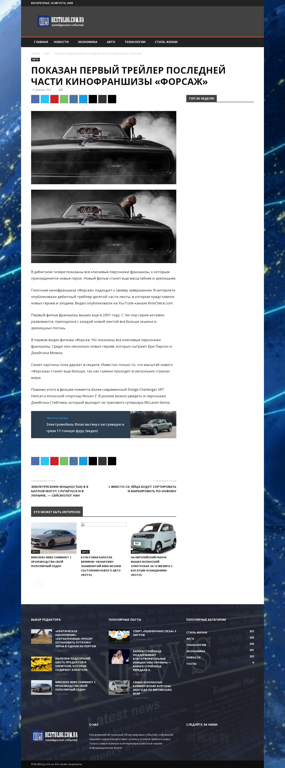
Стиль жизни (166, 42)
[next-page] (40, 583)
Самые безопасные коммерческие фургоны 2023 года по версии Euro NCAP (152, 687)
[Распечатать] (102, 99)
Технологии (135, 42)
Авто (111, 42)
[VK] (73, 99)
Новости (61, 42)
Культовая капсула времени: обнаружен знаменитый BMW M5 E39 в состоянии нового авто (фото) (101, 566)
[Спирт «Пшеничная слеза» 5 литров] (119, 636)
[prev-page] (33, 583)
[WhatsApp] (64, 99)
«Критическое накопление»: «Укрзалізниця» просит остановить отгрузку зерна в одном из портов (75, 638)
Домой (35, 53)
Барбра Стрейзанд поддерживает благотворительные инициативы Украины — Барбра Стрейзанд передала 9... (152, 660)
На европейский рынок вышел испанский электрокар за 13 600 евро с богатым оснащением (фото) (152, 566)
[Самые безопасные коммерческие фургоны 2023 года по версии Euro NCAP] (119, 687)
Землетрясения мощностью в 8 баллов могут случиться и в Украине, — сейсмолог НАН (59, 490)
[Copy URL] (112, 99)
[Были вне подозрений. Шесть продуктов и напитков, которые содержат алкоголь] (41, 664)
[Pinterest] (54, 99)
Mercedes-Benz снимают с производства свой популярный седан (51, 561)
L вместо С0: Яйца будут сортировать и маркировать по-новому (142, 488)
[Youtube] (251, 3)
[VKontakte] (244, 3)
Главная (41, 42)
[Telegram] (83, 99)
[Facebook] (230, 3)
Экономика (87, 42)
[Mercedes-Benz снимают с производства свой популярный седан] (54, 538)
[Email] (93, 99)
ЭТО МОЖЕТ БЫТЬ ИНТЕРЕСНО (57, 512)
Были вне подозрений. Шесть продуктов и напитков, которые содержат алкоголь (73, 664)
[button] (249, 42)
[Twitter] (237, 3)
